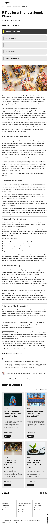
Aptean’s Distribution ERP (8, 331)
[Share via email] (27, 378)
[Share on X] (15, 378)
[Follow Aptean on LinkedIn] (43, 493)
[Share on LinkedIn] (21, 378)
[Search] (45, 3)
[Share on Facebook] (10, 378)
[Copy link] (4, 378)
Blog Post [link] (24, 6)
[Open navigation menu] (3, 3)
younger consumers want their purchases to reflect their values (29, 187)
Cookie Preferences (6, 520)
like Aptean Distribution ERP (19, 299)
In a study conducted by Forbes (38, 229)
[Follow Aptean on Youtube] (46, 493)
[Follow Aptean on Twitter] (41, 493)
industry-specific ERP (9, 161)
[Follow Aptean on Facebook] (38, 493)
